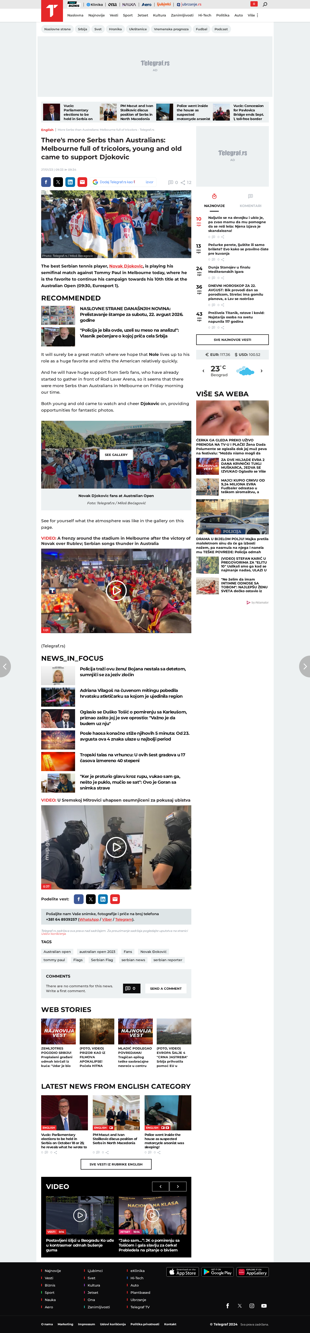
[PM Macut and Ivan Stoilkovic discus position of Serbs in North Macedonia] (108, 112)
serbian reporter (168, 960)
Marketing (65, 1324)
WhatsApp (89, 919)
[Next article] (304, 666)
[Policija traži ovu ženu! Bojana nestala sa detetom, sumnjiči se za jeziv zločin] (58, 675)
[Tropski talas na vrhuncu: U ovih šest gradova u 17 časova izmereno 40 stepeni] (58, 761)
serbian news (133, 960)
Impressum (86, 1324)
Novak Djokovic (126, 266)
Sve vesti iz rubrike (116, 1164)
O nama (47, 1324)
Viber (107, 919)
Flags (78, 960)
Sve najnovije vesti (232, 340)
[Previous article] (5, 666)
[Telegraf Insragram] (252, 1306)
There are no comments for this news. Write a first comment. (79, 988)
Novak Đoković (153, 952)
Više (251, 15)
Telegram (123, 919)
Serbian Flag (102, 960)
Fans (128, 952)
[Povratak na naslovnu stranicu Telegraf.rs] (52, 11)
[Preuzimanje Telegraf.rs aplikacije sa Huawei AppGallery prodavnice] (252, 1272)
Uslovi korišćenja (53, 933)
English (47, 130)
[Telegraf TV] (264, 1306)
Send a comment (166, 988)
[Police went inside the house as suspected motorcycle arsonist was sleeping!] (164, 112)
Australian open (57, 952)
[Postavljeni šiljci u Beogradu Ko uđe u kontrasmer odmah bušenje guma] (80, 1215)
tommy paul (54, 960)
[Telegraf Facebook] (227, 1306)
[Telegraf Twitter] (240, 1306)
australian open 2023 (97, 952)
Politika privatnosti (145, 1324)
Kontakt (170, 1324)
